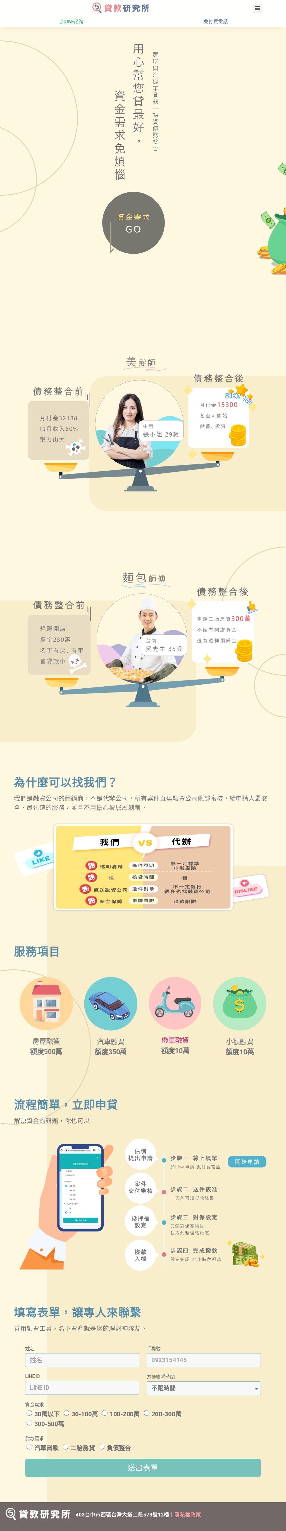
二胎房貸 (82, 1447)
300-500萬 (49, 1423)
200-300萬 (167, 1414)
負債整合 (119, 1447)
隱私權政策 (188, 1515)
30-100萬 (85, 1414)
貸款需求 (34, 1438)
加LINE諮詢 (71, 21)
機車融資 (175, 1040)
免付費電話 (216, 21)
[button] (257, 8)
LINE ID (32, 1376)
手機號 (154, 1349)
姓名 (29, 1349)
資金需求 (34, 1405)
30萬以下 (47, 1414)
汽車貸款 (46, 1447)
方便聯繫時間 (161, 1377)
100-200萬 (125, 1414)
